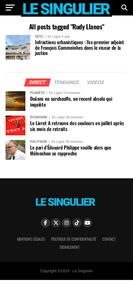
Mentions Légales (31, 239)
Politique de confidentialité (73, 239)
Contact (109, 239)
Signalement (69, 247)
